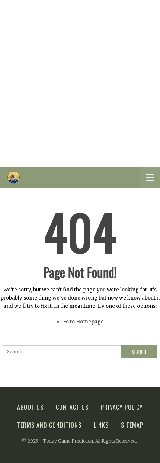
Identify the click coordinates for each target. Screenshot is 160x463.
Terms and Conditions (49, 425)
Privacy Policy (122, 407)
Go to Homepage (82, 322)
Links (101, 425)
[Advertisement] (80, 84)
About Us (30, 407)
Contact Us (72, 407)
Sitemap (132, 425)
